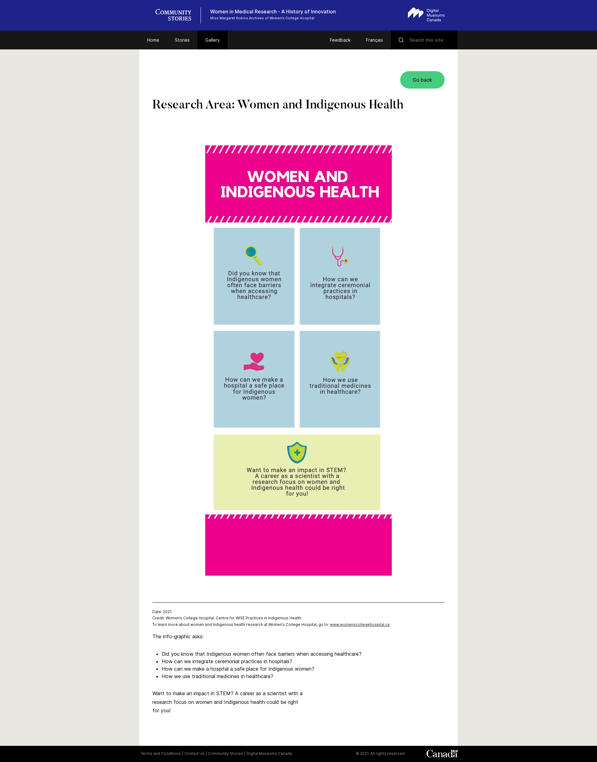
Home (153, 40)
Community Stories (225, 753)
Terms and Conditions (161, 753)
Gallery (212, 40)
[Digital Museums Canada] (426, 14)
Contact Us (194, 753)
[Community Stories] (176, 15)
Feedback (340, 40)
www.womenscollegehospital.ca (360, 624)
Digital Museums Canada (269, 753)
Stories (182, 40)
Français (374, 40)
